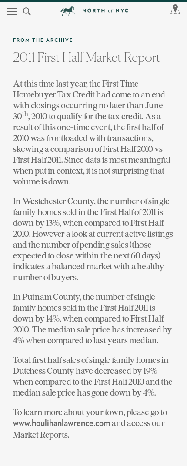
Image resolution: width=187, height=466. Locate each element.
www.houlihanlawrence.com (61, 423)
